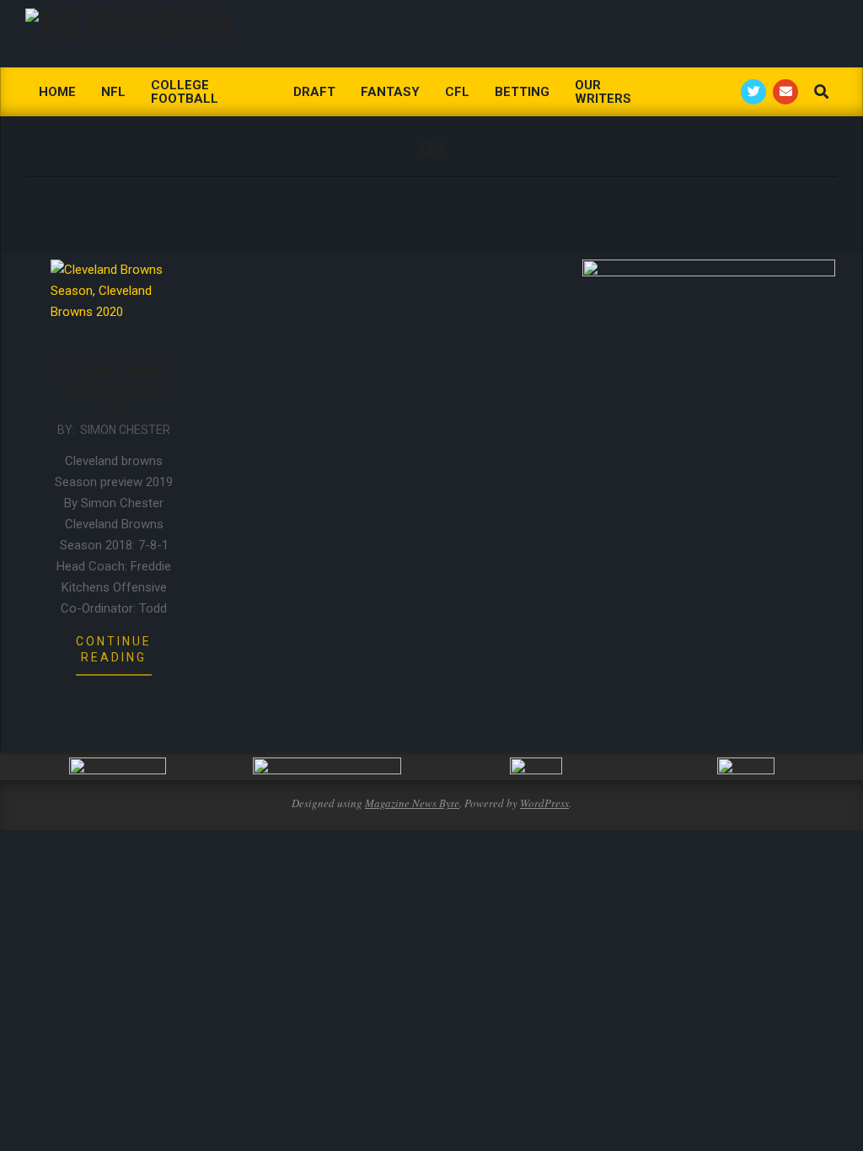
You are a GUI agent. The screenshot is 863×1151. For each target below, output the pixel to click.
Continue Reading (114, 649)
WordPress (544, 803)
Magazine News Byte (412, 803)
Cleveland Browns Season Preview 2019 (114, 390)
